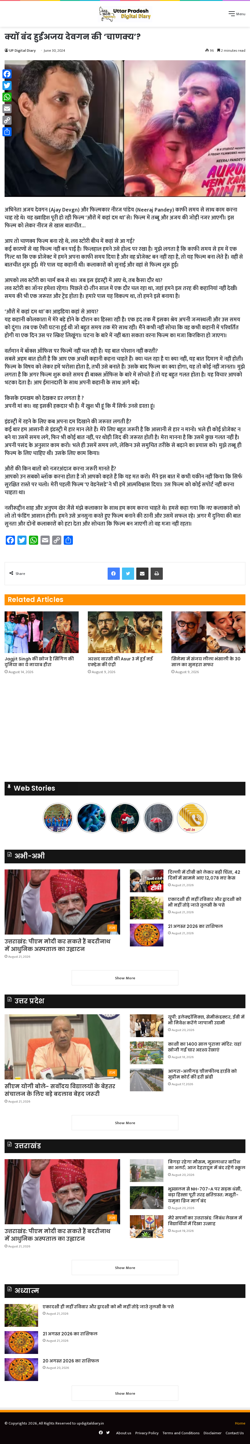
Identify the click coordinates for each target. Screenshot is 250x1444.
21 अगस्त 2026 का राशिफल (195, 926)
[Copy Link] (7, 120)
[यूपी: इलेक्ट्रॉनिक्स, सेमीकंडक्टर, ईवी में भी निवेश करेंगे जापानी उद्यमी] (146, 1025)
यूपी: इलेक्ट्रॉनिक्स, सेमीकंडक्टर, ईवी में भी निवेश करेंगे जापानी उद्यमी (206, 1020)
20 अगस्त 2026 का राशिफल (71, 1361)
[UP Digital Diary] (125, 14)
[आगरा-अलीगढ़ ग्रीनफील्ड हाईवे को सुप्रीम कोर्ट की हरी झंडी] (146, 1079)
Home (240, 1423)
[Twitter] (7, 85)
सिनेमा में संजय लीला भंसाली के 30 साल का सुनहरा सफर (206, 662)
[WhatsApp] (7, 97)
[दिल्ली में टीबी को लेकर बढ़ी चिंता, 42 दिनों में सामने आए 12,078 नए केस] (146, 880)
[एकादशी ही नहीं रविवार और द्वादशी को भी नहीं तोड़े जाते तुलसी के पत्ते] (146, 908)
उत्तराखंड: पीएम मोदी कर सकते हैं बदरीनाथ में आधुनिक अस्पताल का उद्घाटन (57, 945)
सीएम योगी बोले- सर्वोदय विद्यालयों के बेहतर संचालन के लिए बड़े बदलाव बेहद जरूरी (60, 1090)
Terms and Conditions (181, 1433)
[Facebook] (7, 74)
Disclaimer (213, 1433)
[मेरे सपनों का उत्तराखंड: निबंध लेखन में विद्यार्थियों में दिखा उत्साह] (146, 1226)
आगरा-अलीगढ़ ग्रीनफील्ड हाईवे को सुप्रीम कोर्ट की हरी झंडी (202, 1074)
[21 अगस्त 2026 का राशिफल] (146, 935)
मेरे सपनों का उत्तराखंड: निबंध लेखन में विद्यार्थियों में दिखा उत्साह (205, 1221)
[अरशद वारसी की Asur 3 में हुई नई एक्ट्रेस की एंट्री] (125, 632)
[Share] (7, 132)
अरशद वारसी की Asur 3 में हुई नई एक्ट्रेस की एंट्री (120, 662)
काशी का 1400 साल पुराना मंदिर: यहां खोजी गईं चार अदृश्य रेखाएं (204, 1047)
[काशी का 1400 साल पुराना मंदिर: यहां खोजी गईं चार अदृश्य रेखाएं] (146, 1052)
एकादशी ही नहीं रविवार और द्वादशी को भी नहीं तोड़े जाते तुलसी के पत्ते (204, 902)
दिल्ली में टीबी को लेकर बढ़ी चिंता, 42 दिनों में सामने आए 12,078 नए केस (204, 875)
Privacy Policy (147, 1433)
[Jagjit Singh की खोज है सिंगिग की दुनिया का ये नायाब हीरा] (42, 632)
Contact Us (235, 1433)
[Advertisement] (125, 72)
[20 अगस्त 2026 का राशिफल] (21, 1369)
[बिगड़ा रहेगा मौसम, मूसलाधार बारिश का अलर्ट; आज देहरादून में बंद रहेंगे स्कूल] (146, 1170)
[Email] (7, 108)
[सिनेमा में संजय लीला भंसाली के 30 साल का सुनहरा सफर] (208, 632)
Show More (125, 978)
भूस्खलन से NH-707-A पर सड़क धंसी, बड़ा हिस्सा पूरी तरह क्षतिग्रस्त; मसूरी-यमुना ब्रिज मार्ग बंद (205, 1195)
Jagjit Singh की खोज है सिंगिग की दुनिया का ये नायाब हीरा (39, 662)
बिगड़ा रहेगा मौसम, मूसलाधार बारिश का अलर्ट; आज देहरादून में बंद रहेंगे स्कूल (206, 1165)
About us (123, 1433)
